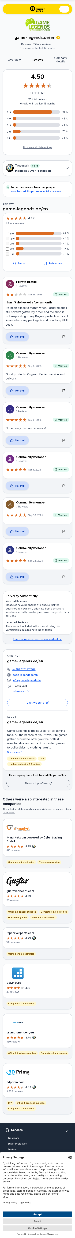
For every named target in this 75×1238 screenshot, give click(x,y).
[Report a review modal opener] (63, 337)
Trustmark (13, 1138)
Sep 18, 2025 (35, 515)
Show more (19, 691)
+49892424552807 (24, 669)
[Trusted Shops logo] (37, 9)
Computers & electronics (22, 758)
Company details (60, 59)
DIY (10, 1103)
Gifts (42, 758)
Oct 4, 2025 (34, 469)
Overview (14, 59)
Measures (11, 604)
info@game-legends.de (27, 680)
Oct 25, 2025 (35, 294)
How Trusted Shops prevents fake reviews (36, 191)
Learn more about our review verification (37, 639)
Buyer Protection (17, 1143)
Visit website (35, 702)
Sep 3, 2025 (35, 366)
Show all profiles (36, 783)
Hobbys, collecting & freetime (24, 764)
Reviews (37, 59)
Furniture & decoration (43, 917)
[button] (9, 9)
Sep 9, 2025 (35, 420)
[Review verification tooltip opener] (58, 37)
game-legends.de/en (25, 674)
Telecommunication (49, 862)
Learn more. (9, 812)
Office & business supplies (22, 911)
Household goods (17, 917)
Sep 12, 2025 (35, 560)
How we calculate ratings (37, 147)
